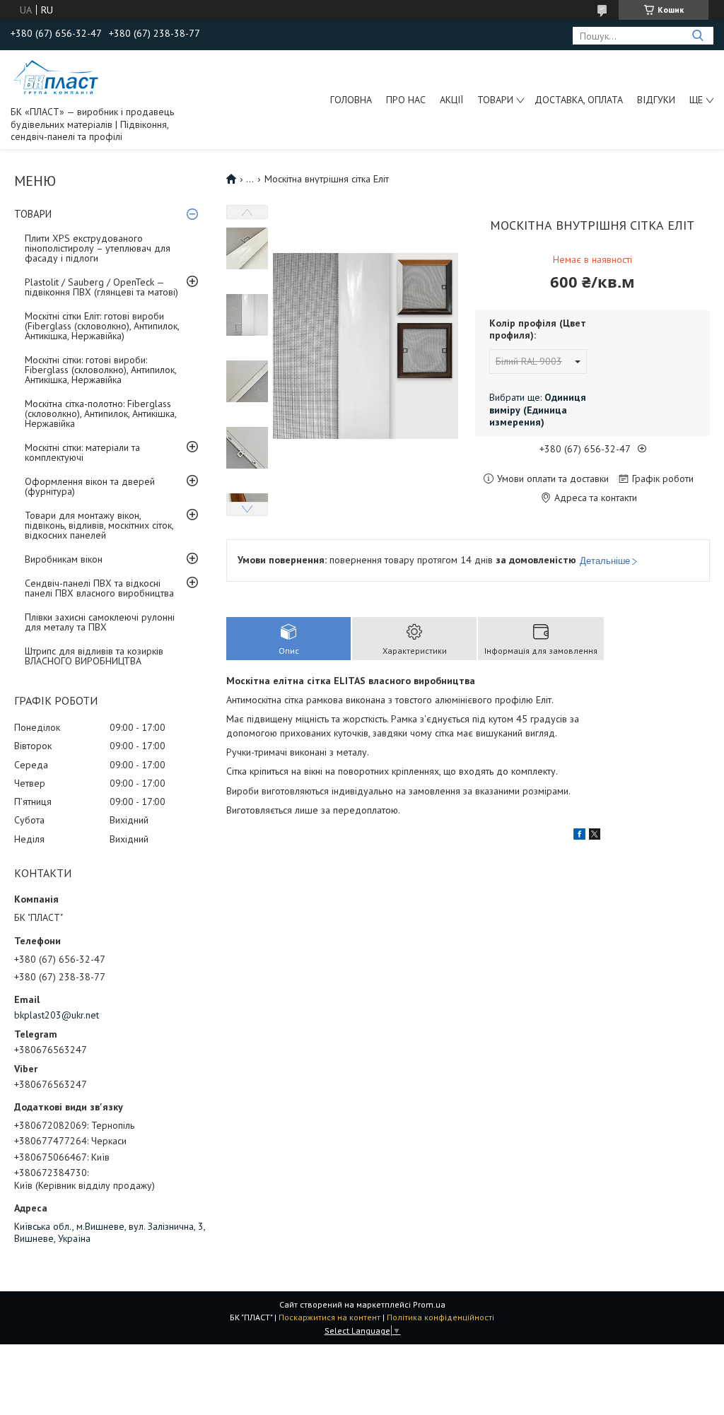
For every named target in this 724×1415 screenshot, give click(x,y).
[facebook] (579, 836)
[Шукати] (697, 36)
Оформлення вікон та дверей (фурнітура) (90, 486)
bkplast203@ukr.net (56, 1015)
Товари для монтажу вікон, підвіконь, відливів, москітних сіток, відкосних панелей (99, 525)
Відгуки (656, 99)
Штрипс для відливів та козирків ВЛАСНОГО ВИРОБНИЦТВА (94, 656)
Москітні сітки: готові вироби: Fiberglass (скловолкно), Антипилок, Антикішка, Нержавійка (100, 369)
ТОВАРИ (495, 99)
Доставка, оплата (579, 99)
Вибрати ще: (537, 409)
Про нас (406, 99)
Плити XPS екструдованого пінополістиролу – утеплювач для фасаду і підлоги (97, 248)
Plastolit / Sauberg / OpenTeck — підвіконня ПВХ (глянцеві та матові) (101, 287)
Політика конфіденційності (440, 1317)
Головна (351, 99)
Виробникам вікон (64, 559)
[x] (594, 836)
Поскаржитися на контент (329, 1317)
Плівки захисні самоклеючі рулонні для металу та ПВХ (100, 622)
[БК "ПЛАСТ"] (57, 77)
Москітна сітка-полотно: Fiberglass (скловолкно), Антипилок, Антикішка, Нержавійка (100, 413)
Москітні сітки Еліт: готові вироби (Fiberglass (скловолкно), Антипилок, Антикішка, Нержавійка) (102, 326)
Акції (451, 99)
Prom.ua (429, 1304)
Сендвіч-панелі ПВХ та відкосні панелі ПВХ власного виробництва (99, 588)
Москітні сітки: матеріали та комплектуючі (82, 452)
